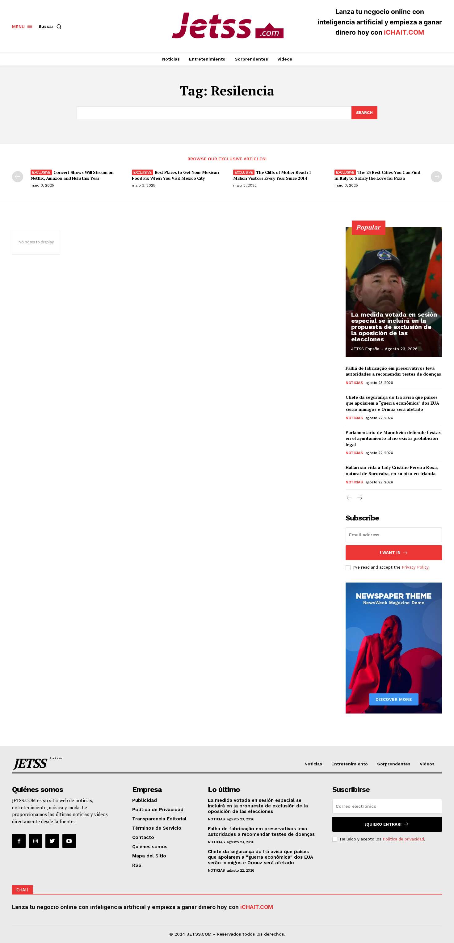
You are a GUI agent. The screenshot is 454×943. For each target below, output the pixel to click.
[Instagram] (35, 841)
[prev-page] (17, 176)
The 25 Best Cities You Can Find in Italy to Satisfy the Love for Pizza (377, 175)
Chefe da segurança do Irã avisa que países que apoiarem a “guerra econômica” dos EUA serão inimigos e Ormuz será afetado (392, 403)
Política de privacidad (403, 839)
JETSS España (365, 349)
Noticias (354, 383)
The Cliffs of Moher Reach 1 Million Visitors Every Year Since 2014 (272, 175)
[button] (51, 26)
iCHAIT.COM (404, 32)
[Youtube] (69, 841)
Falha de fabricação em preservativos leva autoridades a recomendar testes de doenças (393, 371)
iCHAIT (22, 889)
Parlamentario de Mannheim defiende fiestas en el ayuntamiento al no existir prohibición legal (393, 438)
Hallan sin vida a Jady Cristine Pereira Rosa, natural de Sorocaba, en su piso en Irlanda (392, 470)
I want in (390, 552)
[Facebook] (19, 841)
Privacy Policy (415, 567)
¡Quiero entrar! (383, 824)
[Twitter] (52, 841)
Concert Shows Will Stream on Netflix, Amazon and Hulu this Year (72, 175)
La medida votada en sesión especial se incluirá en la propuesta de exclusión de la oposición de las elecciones (394, 327)
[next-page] (436, 176)
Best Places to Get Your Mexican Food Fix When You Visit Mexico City (175, 175)
